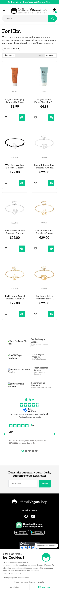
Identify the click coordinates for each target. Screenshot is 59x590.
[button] (11, 48)
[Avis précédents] (4, 434)
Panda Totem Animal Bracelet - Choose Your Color (44, 166)
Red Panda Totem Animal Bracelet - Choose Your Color (44, 297)
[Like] (6, 117)
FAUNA (14, 157)
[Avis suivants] (55, 434)
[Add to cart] (22, 117)
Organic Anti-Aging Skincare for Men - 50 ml (15, 100)
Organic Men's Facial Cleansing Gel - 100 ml (44, 100)
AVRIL (14, 92)
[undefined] (47, 414)
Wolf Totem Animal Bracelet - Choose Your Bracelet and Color (15, 166)
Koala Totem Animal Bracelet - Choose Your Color (15, 232)
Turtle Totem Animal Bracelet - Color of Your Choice (15, 297)
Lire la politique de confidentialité (16, 578)
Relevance (50, 55)
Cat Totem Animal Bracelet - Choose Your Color (45, 232)
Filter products (9, 55)
